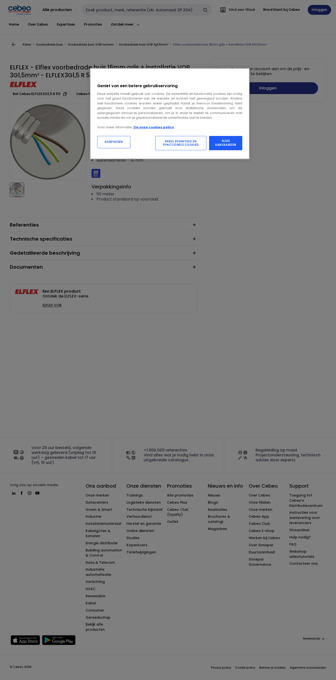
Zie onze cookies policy (153, 127)
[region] (170, 113)
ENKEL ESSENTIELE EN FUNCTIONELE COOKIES (181, 143)
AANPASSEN (114, 142)
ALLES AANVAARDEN (225, 143)
